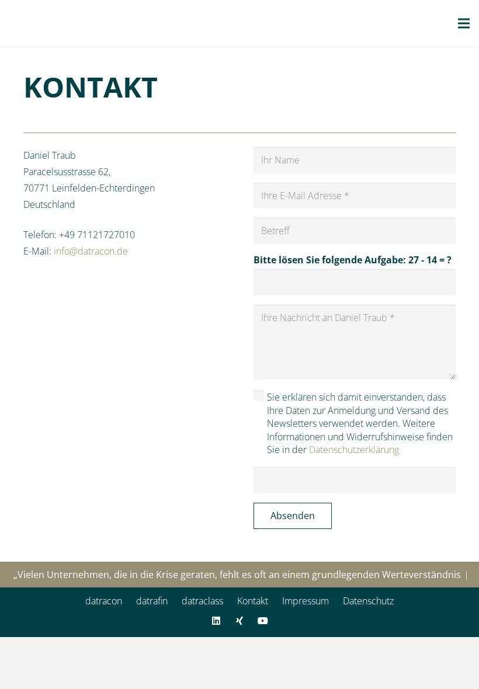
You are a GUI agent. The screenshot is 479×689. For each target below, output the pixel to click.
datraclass (202, 600)
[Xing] (239, 620)
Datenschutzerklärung (354, 449)
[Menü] (463, 23)
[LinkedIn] (216, 620)
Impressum (305, 600)
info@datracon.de (91, 251)
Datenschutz (368, 600)
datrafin (152, 600)
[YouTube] (263, 620)
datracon (103, 600)
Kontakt (252, 600)
